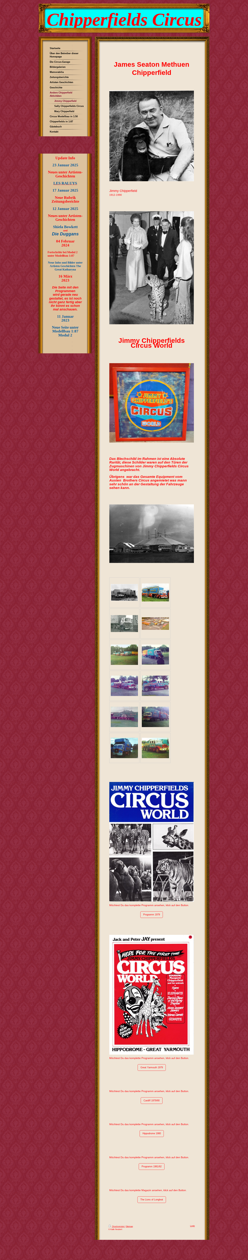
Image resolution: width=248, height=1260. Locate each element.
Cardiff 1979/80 (152, 1100)
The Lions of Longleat (151, 1199)
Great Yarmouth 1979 (152, 1067)
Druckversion (118, 1226)
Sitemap (129, 1226)
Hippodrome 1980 (152, 1133)
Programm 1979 (151, 914)
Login (192, 1226)
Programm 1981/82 (152, 1166)
